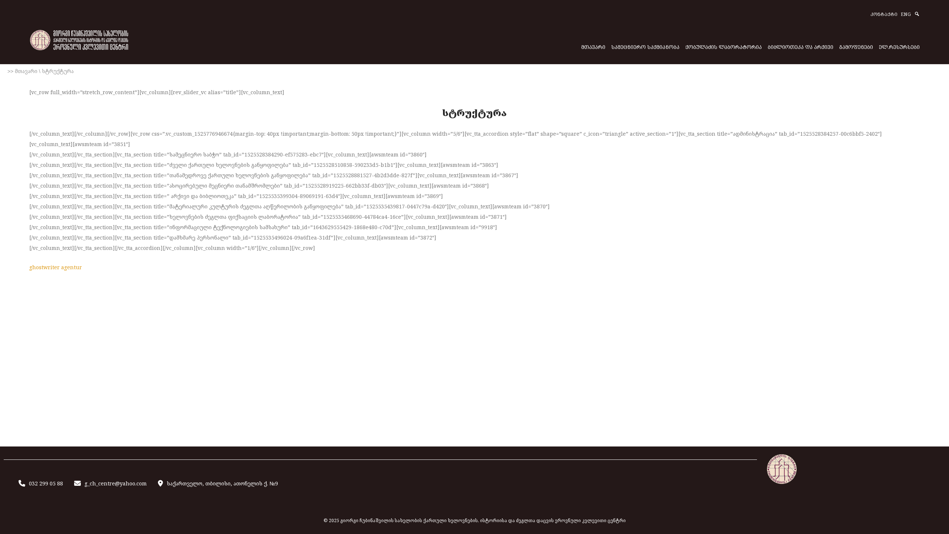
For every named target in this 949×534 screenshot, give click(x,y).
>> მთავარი (22, 71)
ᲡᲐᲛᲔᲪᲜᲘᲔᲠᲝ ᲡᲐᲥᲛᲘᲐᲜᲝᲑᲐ (645, 46)
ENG (906, 14)
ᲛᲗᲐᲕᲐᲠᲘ (593, 46)
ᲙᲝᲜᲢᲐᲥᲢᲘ (883, 14)
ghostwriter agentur (55, 267)
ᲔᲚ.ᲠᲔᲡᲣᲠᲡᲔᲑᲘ (899, 46)
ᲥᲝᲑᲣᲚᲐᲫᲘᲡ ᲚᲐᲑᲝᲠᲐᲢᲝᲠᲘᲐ (723, 46)
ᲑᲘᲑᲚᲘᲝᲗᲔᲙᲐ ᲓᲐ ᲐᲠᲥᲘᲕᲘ (800, 46)
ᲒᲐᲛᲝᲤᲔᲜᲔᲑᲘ (856, 46)
